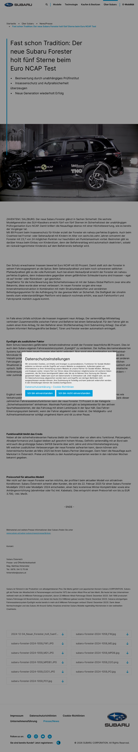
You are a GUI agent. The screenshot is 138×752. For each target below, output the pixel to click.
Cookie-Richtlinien (63, 386)
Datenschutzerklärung (38, 386)
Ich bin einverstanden (40, 393)
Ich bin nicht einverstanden (74, 393)
